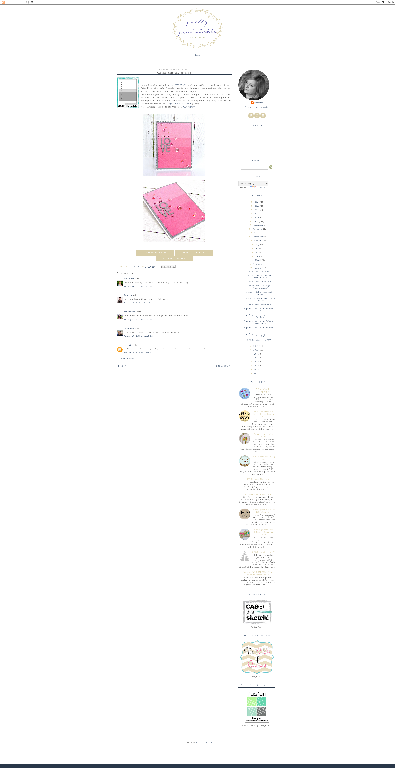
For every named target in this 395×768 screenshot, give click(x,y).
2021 (257, 213)
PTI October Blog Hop (258, 479)
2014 (257, 361)
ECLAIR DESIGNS (204, 743)
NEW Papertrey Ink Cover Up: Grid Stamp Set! (263, 414)
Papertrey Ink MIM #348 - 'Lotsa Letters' (259, 299)
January (258, 268)
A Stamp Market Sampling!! (263, 390)
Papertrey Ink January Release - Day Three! (259, 322)
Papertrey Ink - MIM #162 (264, 435)
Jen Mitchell (130, 312)
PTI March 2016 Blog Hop (258, 494)
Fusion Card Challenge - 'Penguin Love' (259, 286)
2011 (257, 373)
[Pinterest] (251, 115)
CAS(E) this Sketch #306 (179, 103)
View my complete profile (257, 107)
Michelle (258, 103)
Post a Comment (129, 358)
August (258, 240)
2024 (257, 202)
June (257, 248)
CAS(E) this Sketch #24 (263, 552)
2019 (256, 221)
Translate (261, 187)
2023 (257, 206)
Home (197, 55)
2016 (257, 354)
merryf (127, 345)
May (258, 252)
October (258, 233)
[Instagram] (257, 115)
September (258, 236)
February (258, 264)
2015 (257, 358)
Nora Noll (129, 328)
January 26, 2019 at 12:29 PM (138, 336)
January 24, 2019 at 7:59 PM (138, 286)
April (258, 256)
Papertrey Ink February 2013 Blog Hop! (263, 510)
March (258, 260)
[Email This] (162, 266)
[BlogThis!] (165, 266)
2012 (257, 369)
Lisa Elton (129, 278)
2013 (257, 365)
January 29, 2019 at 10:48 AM (139, 352)
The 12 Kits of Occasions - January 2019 (259, 276)
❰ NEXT (122, 366)
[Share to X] (168, 266)
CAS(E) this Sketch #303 (259, 340)
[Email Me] (263, 115)
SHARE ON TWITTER (193, 252)
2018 (256, 346)
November (258, 229)
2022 (257, 210)
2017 (256, 350)
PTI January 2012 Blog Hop (263, 457)
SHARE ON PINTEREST (174, 258)
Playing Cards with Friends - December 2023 (263, 532)
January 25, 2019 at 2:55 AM (138, 303)
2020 (257, 217)
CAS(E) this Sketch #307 (259, 271)
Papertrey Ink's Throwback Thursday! (259, 293)
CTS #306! (180, 85)
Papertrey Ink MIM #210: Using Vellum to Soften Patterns (258, 573)
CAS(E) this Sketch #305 (259, 304)
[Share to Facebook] (171, 266)
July (258, 244)
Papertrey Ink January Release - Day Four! (259, 316)
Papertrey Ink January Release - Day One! (259, 335)
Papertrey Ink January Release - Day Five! (259, 309)
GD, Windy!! (190, 107)
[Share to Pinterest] (174, 266)
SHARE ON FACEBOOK (155, 252)
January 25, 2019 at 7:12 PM (138, 319)
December (259, 225)
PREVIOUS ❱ (223, 366)
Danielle (128, 295)
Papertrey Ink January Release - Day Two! (259, 328)
